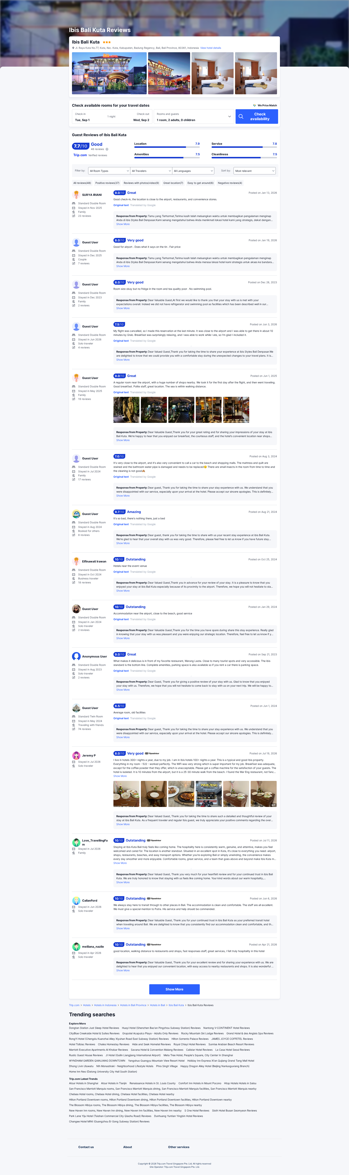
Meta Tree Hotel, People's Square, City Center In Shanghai (198, 1055)
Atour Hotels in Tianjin (114, 1083)
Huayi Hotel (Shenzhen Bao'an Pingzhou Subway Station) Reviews (161, 1027)
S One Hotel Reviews (196, 1110)
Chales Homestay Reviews (113, 1044)
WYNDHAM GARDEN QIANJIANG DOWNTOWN (97, 1060)
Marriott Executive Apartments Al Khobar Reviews (98, 1049)
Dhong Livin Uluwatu (81, 1066)
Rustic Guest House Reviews (86, 1055)
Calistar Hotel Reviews (199, 1049)
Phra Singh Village (167, 1066)
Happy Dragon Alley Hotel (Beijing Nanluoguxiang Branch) (214, 1066)
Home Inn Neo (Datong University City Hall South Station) (103, 1071)
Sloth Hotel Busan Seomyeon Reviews (234, 1110)
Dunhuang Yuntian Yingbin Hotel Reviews (178, 1115)
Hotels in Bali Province (133, 1005)
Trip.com (74, 1005)
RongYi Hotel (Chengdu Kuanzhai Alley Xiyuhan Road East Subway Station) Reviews (119, 1038)
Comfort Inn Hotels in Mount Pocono (199, 1083)
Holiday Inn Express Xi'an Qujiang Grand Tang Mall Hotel (220, 1060)
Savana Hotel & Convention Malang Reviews (157, 1049)
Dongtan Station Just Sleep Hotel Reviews (94, 1027)
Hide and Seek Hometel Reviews (151, 1044)
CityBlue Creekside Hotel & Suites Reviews (94, 1033)
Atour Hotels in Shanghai (83, 1083)
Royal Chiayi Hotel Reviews (190, 1044)
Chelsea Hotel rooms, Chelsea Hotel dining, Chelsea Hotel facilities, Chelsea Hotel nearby (121, 1094)
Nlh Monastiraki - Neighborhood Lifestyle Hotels (124, 1066)
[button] (318, 6)
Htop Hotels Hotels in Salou (240, 1083)
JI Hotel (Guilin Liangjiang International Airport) (133, 1055)
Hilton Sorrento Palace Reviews (190, 1038)
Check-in (80, 113)
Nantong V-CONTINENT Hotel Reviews (226, 1027)
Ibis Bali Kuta (176, 1005)
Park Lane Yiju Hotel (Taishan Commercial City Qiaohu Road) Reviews (110, 1115)
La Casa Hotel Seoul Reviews (232, 1049)
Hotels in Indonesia (105, 1005)
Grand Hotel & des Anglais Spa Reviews (249, 1033)
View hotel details (210, 47)
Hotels (87, 1005)
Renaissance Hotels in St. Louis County (153, 1083)
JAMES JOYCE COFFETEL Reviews (232, 1038)
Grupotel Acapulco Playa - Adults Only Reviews (150, 1033)
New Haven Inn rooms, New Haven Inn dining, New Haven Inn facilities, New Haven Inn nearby (125, 1110)
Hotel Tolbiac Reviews (82, 1044)
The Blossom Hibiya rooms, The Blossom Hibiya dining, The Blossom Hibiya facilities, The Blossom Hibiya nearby (135, 1105)
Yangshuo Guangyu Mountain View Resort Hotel (156, 1060)
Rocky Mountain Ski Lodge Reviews (202, 1033)
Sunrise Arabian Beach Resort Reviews (231, 1044)
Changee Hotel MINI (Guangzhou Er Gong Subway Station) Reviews (109, 1121)
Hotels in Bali (157, 1005)
